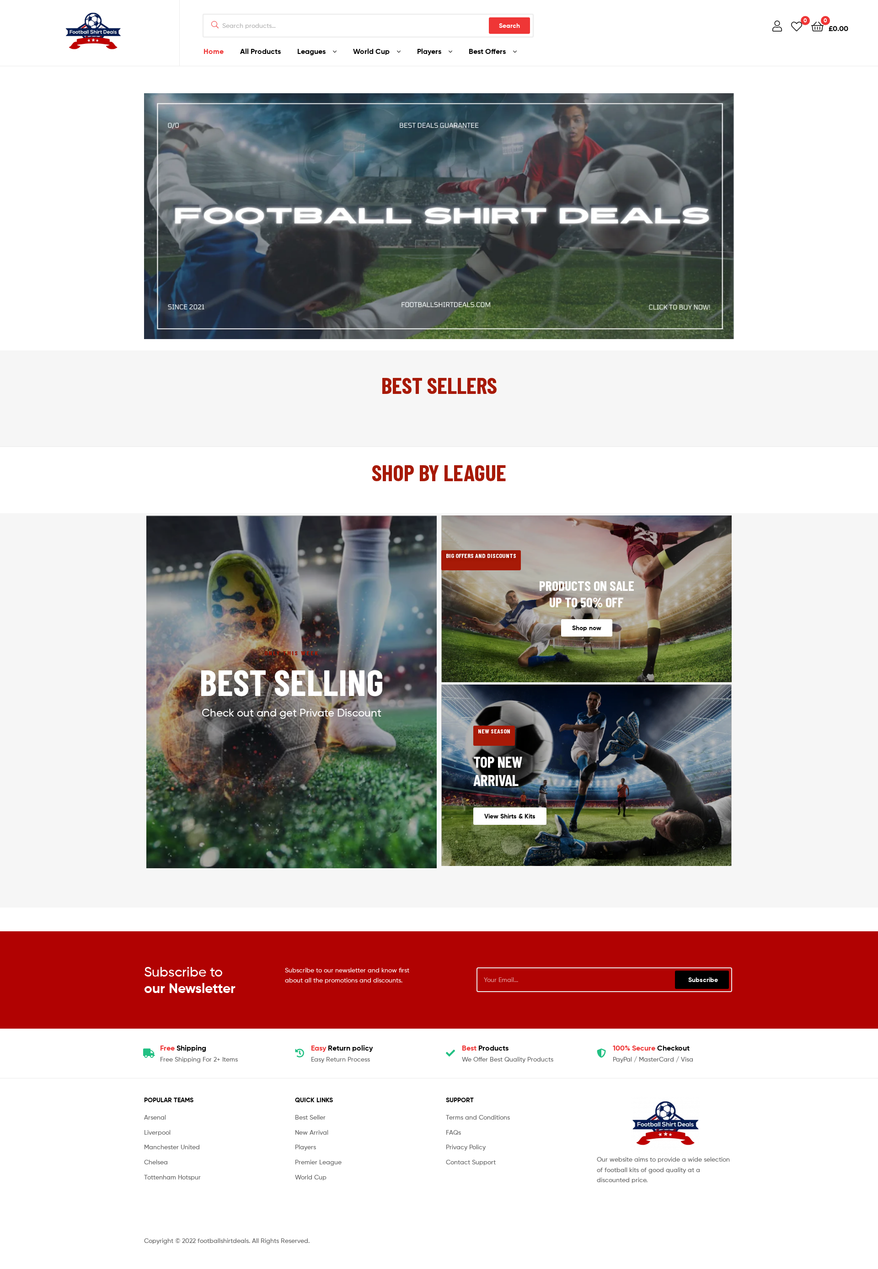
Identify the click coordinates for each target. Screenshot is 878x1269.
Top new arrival (497, 770)
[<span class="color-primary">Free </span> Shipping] (148, 1053)
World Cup (371, 51)
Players (429, 51)
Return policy (342, 1047)
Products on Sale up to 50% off (586, 593)
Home (213, 51)
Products (485, 1047)
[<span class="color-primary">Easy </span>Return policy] (299, 1053)
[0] (796, 26)
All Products (260, 51)
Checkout (651, 1047)
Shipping (183, 1047)
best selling (291, 681)
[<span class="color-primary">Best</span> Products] (450, 1053)
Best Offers (487, 51)
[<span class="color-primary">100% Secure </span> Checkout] (601, 1053)
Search (509, 25)
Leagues (311, 51)
